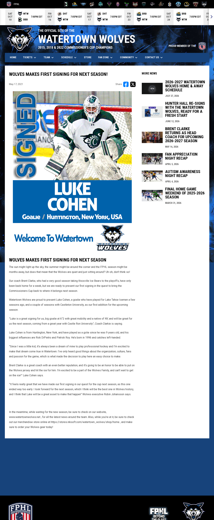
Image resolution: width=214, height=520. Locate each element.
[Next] (211, 16)
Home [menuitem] (13, 57)
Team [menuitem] (49, 58)
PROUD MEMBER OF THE (187, 46)
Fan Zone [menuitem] (105, 58)
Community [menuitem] (129, 58)
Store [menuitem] (89, 57)
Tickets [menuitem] (30, 58)
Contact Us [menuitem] (154, 58)
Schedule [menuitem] (69, 58)
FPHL (13, 5)
